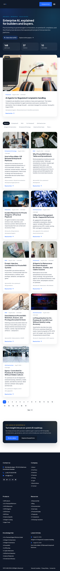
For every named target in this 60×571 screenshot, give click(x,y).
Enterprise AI (14, 123)
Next (29, 410)
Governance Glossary (9, 558)
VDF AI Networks (8, 506)
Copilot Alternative (9, 550)
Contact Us (52, 568)
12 (48, 402)
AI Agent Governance (9, 542)
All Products (7, 501)
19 (25, 406)
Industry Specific (8, 517)
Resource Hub (35, 501)
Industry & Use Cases (39, 127)
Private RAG (7, 545)
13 (52, 402)
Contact (34, 486)
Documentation (36, 506)
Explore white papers (25, 37)
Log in (33, 480)
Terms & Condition (35, 568)
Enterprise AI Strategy (25, 127)
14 (4, 406)
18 (21, 406)
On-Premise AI (30, 123)
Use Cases (34, 509)
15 (9, 406)
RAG (22, 123)
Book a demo (12, 438)
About (33, 467)
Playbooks (35, 514)
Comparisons (35, 517)
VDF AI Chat (7, 511)
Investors (34, 472)
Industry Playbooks (9, 556)
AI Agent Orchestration (10, 127)
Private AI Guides (36, 511)
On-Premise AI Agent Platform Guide (13, 537)
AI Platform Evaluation (9, 553)
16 (13, 406)
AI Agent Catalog (8, 519)
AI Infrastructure (41, 123)
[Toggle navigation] (54, 4)
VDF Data (6, 514)
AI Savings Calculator (37, 519)
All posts (6, 123)
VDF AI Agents (7, 509)
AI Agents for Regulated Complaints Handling (42, 539)
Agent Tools (7, 522)
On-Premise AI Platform (10, 503)
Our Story (34, 470)
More (48, 127)
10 (40, 402)
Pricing (34, 478)
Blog (33, 503)
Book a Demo (35, 483)
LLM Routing (7, 548)
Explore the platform (28, 438)
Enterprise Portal (46, 4)
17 (17, 406)
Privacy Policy (45, 568)
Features (34, 475)
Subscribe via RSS (11, 37)
